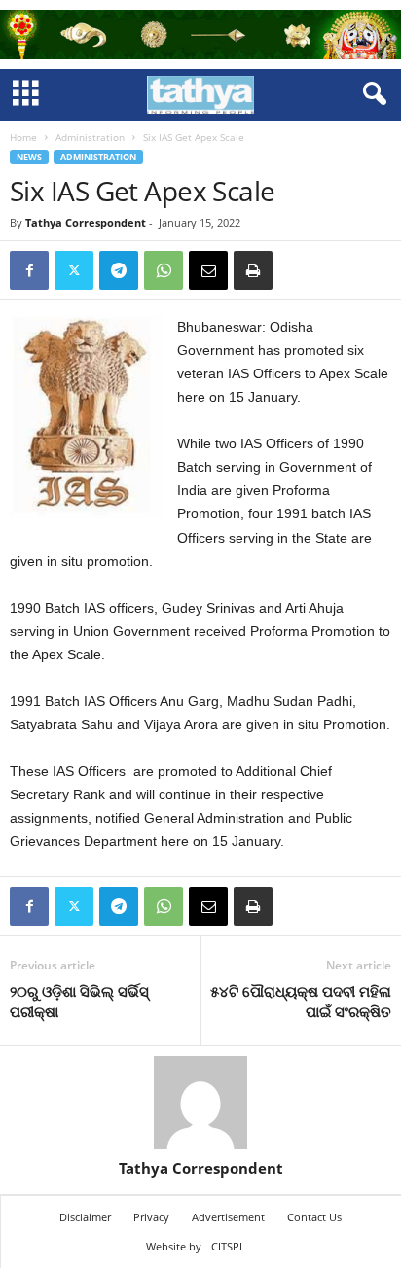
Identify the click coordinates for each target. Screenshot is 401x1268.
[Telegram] (118, 270)
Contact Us (314, 1217)
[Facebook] (29, 270)
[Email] (208, 270)
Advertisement (228, 1217)
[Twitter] (74, 270)
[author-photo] (200, 1102)
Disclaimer (85, 1217)
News (29, 157)
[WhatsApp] (163, 270)
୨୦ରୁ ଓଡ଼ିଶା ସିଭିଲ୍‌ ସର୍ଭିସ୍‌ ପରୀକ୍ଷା (79, 1001)
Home (23, 137)
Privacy (151, 1217)
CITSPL (228, 1246)
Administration (90, 137)
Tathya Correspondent (85, 222)
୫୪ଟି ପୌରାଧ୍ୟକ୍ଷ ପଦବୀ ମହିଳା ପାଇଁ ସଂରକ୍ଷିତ (300, 1001)
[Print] (253, 270)
